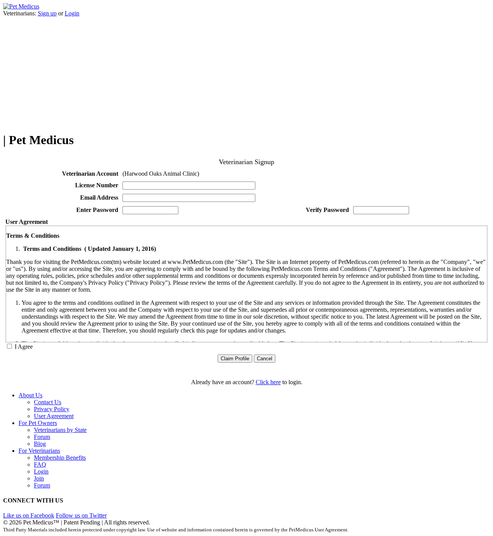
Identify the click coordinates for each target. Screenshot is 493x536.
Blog (40, 443)
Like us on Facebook (28, 515)
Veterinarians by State (60, 430)
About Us (30, 395)
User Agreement (54, 416)
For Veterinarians (39, 450)
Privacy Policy (51, 409)
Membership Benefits (60, 457)
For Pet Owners (37, 423)
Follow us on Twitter (81, 515)
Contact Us (47, 402)
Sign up (47, 13)
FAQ (40, 464)
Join (39, 478)
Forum (42, 437)
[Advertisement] (246, 71)
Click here (268, 382)
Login (72, 13)
